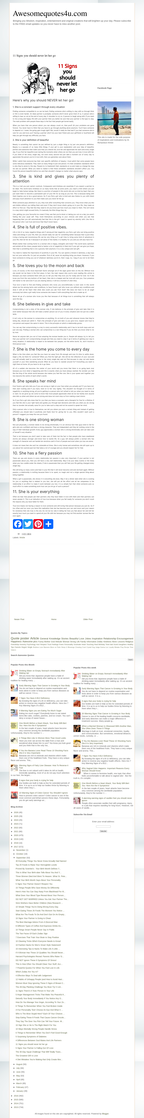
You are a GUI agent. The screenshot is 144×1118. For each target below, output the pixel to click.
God (53, 642)
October (20, 854)
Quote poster (20, 638)
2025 (16, 816)
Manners (47, 647)
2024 (16, 820)
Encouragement (125, 638)
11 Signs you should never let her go (31, 1044)
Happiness (16, 641)
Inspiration (97, 638)
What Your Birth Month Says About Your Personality (38, 880)
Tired (107, 644)
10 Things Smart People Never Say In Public (35, 930)
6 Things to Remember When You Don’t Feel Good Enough (41, 1033)
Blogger (105, 1114)
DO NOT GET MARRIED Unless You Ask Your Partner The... (42, 899)
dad (111, 644)
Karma (102, 647)
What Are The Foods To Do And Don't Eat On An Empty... (41, 914)
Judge (98, 647)
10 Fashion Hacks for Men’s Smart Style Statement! (38, 945)
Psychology (31, 644)
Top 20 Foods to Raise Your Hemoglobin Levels (36, 865)
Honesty (23, 644)
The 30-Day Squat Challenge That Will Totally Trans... (39, 1052)
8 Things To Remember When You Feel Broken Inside (39, 1006)
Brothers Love (38, 647)
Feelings (55, 644)
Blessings (71, 647)
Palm (59, 647)
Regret (24, 647)
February (20, 1087)
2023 (16, 824)
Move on (53, 647)
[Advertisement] (60, 39)
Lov (107, 647)
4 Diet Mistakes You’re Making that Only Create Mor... (39, 1059)
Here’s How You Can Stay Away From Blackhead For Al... (41, 891)
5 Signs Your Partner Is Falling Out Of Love (34, 1048)
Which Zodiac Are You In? (27, 972)
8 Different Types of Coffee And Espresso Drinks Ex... (39, 926)
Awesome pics (30, 641)
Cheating (78, 647)
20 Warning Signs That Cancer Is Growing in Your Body (106, 713)
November (21, 850)
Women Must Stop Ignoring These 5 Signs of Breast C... (40, 983)
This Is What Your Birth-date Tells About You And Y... (38, 872)
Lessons (121, 642)
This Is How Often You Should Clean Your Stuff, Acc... (39, 964)
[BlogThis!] (25, 534)
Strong (73, 642)
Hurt (38, 644)
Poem (61, 644)
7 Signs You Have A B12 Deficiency (34, 698)
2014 (16, 1103)
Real (96, 644)
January (20, 1091)
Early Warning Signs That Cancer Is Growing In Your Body (44, 685)
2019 (16, 839)
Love (81, 638)
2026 (16, 812)
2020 (16, 835)
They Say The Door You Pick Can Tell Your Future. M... (40, 1021)
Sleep (63, 647)
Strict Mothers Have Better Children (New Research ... (39, 903)
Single (29, 647)
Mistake (117, 647)
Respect (43, 644)
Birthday (101, 644)
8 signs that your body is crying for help (36, 780)
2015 (16, 1100)
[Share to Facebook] (28, 534)
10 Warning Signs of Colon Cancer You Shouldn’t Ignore (43, 793)
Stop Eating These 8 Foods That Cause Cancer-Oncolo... (41, 1017)
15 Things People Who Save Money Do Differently (37, 888)
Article (22, 537)
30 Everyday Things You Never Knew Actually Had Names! (41, 861)
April (18, 1079)
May (18, 1076)
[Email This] (23, 534)
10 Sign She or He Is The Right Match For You (36, 1025)
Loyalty (111, 647)
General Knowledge (50, 638)
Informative (91, 642)
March (19, 1083)
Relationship (109, 638)
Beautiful (73, 638)
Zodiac (100, 642)
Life (78, 642)
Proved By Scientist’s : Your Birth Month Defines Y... (38, 869)
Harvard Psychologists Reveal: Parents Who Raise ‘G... (40, 956)
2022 (16, 828)
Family (83, 642)
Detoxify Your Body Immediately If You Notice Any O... (39, 998)
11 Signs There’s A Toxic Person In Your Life (35, 991)
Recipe (126, 647)
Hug (93, 647)
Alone (114, 642)
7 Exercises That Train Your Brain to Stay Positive (37, 937)
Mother (47, 642)
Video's (13, 650)
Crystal (88, 647)
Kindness (107, 642)
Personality (68, 644)
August (19, 1064)
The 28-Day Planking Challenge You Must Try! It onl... (39, 987)
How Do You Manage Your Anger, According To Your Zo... (41, 1002)
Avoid (116, 644)
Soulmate (77, 644)
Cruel (84, 647)
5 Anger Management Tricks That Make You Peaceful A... (41, 995)
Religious (129, 642)
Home (53, 619)
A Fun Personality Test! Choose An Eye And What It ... (39, 1010)
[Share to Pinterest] (30, 534)
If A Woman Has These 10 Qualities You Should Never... (40, 953)
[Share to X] (27, 534)
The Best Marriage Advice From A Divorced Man (37, 922)
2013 (16, 1107)
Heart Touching (88, 644)
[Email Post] (18, 534)
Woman (66, 642)
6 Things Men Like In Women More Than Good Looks (42, 738)
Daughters (123, 644)
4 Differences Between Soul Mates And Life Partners (38, 1040)
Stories (64, 638)
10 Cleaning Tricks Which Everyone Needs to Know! (38, 941)
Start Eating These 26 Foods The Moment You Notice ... (40, 911)
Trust (49, 644)
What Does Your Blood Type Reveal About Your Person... (40, 895)
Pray (122, 647)
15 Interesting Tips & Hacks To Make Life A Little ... (38, 949)
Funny (41, 642)
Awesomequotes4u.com (50, 13)
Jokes (88, 638)
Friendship (15, 644)
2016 (16, 1096)
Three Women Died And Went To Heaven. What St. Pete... (41, 876)
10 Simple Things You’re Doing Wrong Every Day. (37, 907)
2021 (16, 831)
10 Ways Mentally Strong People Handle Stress (36, 1029)
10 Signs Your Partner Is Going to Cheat (33, 918)
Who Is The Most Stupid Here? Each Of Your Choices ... (40, 1014)
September (21, 858)
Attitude (58, 642)
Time (131, 647)
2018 (16, 843)
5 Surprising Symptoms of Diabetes (31, 1037)
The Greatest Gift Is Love (27, 1056)
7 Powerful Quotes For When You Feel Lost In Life (37, 968)
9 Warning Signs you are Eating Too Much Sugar (40, 711)
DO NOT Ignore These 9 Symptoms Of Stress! (36, 960)
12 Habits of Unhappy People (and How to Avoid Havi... (40, 979)
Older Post (88, 619)
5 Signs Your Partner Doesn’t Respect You (34, 884)
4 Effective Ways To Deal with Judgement (34, 975)
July (18, 1068)
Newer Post (19, 619)
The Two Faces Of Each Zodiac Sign (32, 933)
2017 (16, 847)
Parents (18, 647)
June (18, 1072)
